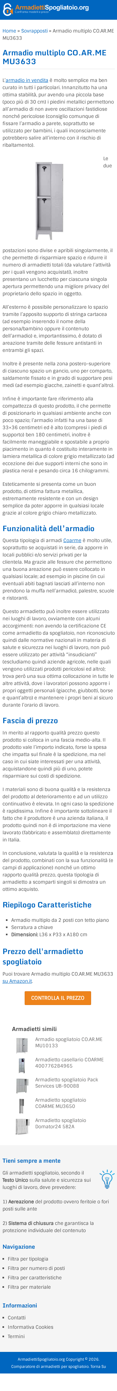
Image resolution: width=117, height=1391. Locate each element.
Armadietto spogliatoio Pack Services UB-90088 (66, 1083)
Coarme (72, 540)
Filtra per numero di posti (36, 1268)
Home (9, 31)
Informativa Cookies (30, 1327)
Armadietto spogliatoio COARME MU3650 (60, 1103)
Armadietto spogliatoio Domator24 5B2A (60, 1123)
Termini (16, 1336)
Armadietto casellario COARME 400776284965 (69, 1063)
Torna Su (98, 1366)
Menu (110, 9)
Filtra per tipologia (28, 1259)
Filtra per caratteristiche (35, 1278)
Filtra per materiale (29, 1287)
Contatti (17, 1318)
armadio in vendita (27, 80)
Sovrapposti (34, 31)
